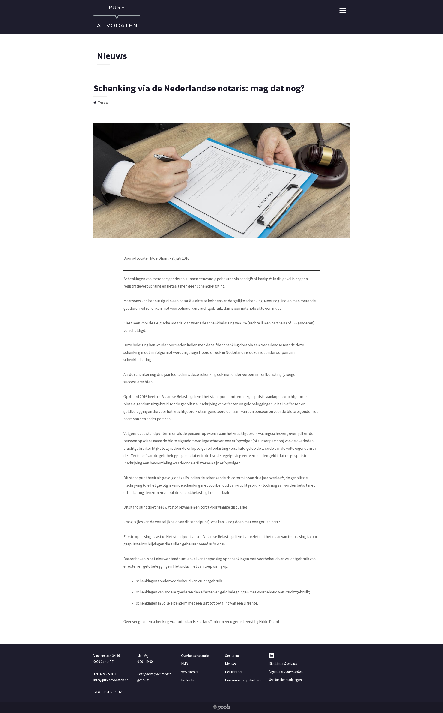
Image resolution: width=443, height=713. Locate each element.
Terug (102, 102)
